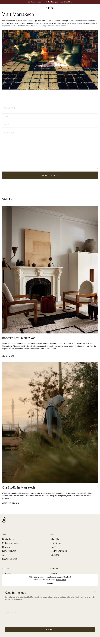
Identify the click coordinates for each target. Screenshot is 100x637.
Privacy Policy (61, 579)
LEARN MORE (8, 356)
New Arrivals (9, 550)
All (3, 554)
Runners (6, 547)
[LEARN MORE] (50, 269)
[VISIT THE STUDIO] (50, 422)
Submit (50, 630)
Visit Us (55, 539)
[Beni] (50, 8)
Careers (55, 554)
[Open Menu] (3, 7)
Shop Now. (68, 2)
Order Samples (59, 550)
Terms (54, 573)
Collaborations (10, 543)
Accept (50, 583)
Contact (6, 573)
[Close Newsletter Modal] (94, 592)
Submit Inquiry (50, 176)
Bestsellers (8, 539)
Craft (53, 547)
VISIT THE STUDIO (10, 503)
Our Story (56, 543)
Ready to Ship (9, 558)
